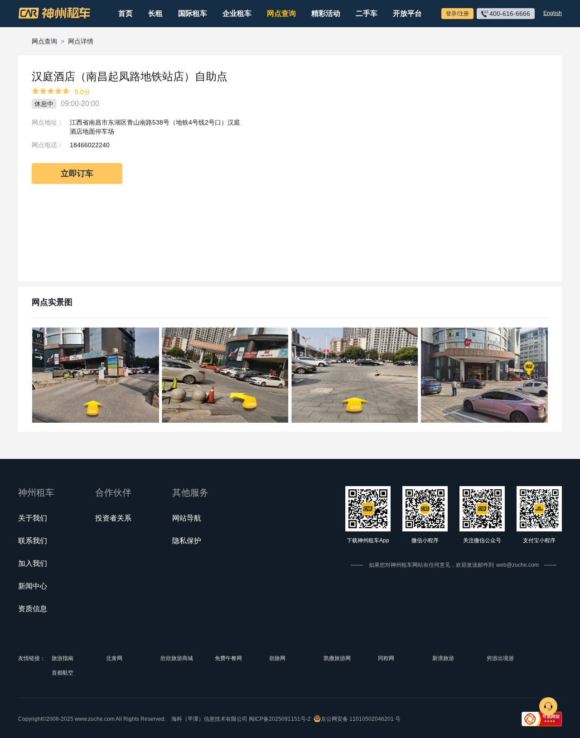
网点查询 (281, 13)
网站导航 (186, 518)
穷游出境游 (500, 658)
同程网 (386, 658)
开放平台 (407, 13)
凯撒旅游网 (337, 658)
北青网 (114, 658)
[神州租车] (54, 13)
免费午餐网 (228, 658)
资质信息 (32, 609)
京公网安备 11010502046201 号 (361, 719)
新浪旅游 (443, 658)
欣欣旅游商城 (176, 658)
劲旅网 (277, 658)
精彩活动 (325, 13)
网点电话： (47, 145)
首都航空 (62, 673)
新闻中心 (32, 586)
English (552, 13)
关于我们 (32, 518)
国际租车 (192, 13)
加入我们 (32, 563)
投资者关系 (113, 518)
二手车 (366, 13)
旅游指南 (62, 658)
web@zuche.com (517, 565)
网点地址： (47, 122)
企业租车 (236, 13)
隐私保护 (186, 541)
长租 (155, 13)
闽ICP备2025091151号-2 (280, 719)
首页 (125, 13)
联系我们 (32, 541)
